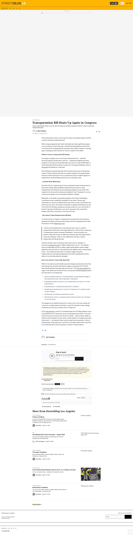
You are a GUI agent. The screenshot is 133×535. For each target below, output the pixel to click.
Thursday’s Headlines (39, 452)
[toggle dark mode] (122, 3)
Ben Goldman (42, 131)
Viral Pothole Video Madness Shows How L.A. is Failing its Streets (54, 470)
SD (19, 8)
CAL (14, 8)
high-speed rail (50, 311)
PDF (84, 270)
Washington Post (59, 223)
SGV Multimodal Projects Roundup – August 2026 (48, 434)
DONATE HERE (4, 8)
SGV (33, 432)
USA (10, 8)
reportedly (45, 167)
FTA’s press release (82, 268)
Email (58, 358)
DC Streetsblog (52, 344)
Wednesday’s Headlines (40, 487)
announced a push (54, 245)
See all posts (36, 504)
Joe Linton (38, 425)
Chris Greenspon (40, 441)
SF (17, 8)
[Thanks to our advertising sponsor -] (66, 64)
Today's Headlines (36, 415)
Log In (112, 3)
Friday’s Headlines (38, 417)
